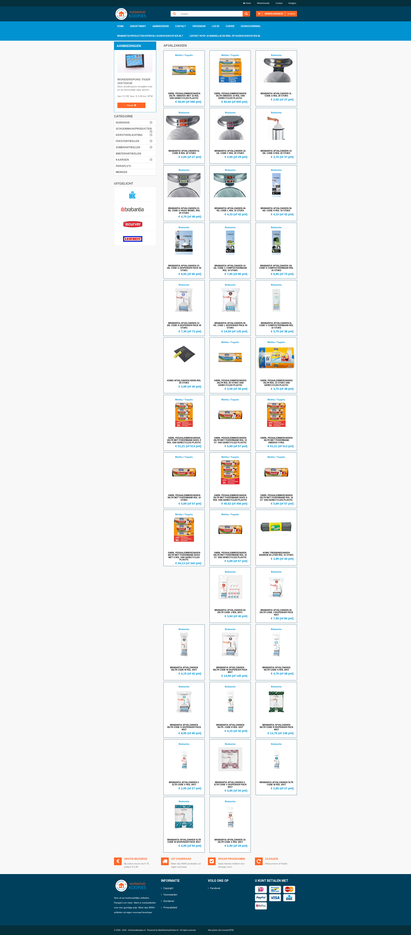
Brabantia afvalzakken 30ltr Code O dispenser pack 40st (184, 727)
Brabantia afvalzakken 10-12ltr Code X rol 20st (230, 841)
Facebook (215, 888)
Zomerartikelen (128, 147)
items (291, 13)
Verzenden (199, 26)
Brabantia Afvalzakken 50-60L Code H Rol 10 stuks (276, 209)
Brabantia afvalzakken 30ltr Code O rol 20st (276, 668)
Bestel (130, 105)
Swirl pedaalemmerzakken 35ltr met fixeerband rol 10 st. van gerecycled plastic (276, 497)
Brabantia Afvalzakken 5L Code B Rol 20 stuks (184, 152)
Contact (279, 3)
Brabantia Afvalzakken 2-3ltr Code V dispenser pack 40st (230, 784)
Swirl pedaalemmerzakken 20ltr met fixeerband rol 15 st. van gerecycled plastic (230, 440)
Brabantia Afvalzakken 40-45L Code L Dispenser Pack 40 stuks (230, 325)
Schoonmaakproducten (134, 128)
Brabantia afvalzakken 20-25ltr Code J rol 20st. (230, 611)
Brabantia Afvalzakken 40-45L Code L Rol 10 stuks (230, 209)
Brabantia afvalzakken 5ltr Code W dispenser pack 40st (184, 841)
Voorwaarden (170, 894)
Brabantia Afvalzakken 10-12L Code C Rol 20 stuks (230, 152)
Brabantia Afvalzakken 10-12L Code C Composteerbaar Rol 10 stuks (230, 268)
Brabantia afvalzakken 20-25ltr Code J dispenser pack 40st (276, 612)
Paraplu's (123, 166)
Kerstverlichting (129, 135)
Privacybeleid (170, 907)
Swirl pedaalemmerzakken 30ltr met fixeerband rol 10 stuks (184, 497)
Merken (121, 172)
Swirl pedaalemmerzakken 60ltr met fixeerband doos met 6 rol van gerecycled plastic (184, 556)
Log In (215, 26)
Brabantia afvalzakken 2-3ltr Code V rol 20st (184, 783)
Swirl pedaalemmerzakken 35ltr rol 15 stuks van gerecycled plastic (276, 382)
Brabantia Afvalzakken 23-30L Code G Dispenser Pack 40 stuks (184, 268)
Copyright (168, 888)
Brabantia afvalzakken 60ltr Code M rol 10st (184, 668)
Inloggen (292, 3)
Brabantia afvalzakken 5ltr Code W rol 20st (276, 783)
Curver (230, 26)
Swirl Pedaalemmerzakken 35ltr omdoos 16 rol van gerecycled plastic (230, 95)
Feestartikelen (127, 141)
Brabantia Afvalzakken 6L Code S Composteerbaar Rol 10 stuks (276, 325)
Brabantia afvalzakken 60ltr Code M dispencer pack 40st (230, 669)
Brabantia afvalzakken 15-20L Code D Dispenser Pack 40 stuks (184, 325)
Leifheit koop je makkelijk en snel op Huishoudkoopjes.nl (225, 36)
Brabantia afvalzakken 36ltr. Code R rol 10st (230, 726)
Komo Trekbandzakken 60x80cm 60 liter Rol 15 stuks (276, 554)
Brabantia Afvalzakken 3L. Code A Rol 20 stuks (276, 94)
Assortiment (138, 26)
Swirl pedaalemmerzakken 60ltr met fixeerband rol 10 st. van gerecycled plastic (230, 555)
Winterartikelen (128, 153)
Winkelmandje (263, 3)
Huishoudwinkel (251, 26)
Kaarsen (122, 159)
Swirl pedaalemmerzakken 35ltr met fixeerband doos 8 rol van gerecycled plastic (230, 497)
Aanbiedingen (161, 26)
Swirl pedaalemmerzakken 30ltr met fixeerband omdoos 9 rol (276, 440)
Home (248, 3)
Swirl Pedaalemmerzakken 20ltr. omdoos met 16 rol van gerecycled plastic (184, 95)
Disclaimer (168, 901)
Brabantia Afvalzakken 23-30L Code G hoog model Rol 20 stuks (184, 210)
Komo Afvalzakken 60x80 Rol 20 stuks (184, 381)
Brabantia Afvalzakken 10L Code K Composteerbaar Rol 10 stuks (276, 268)
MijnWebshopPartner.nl (168, 930)
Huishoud (123, 122)
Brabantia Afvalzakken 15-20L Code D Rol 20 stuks (276, 152)
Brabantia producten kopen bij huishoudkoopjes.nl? (150, 36)
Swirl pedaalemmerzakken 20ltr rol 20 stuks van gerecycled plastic (230, 382)
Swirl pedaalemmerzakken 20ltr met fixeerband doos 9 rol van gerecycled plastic (184, 440)
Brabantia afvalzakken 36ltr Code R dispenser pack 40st (276, 727)
